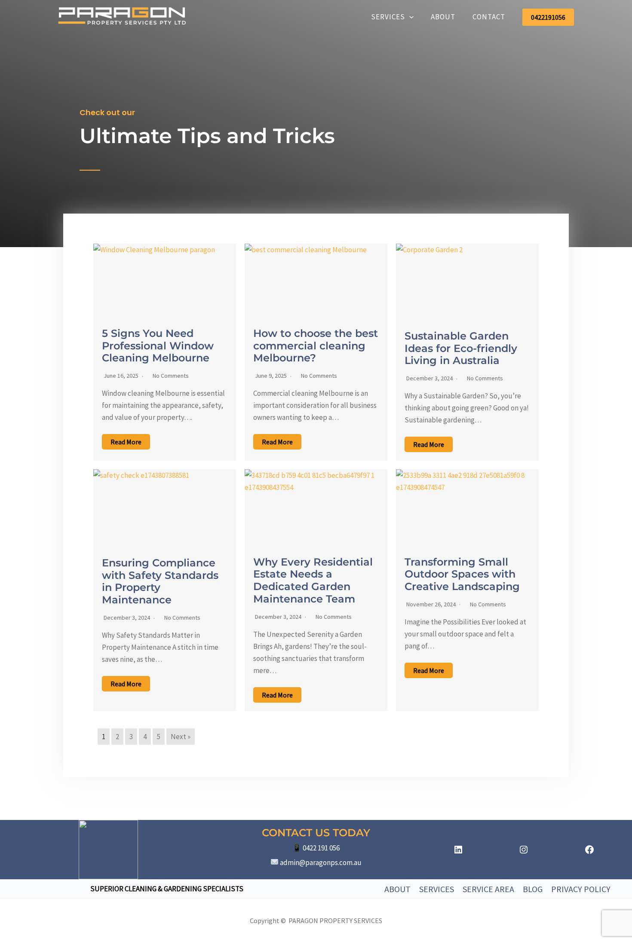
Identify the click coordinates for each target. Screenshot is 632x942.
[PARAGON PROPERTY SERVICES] (122, 16)
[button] (409, 17)
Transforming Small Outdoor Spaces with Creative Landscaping (462, 574)
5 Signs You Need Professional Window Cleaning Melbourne (158, 345)
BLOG (533, 889)
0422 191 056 (321, 848)
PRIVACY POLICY (581, 889)
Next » (180, 736)
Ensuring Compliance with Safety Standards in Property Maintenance (160, 581)
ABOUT (443, 16)
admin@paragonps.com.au (321, 862)
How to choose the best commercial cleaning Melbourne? (315, 345)
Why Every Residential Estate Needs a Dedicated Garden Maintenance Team (313, 580)
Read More (125, 441)
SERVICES (388, 16)
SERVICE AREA (488, 889)
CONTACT (488, 16)
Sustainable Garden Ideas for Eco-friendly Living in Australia (461, 348)
